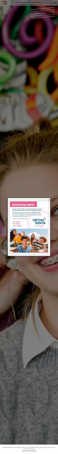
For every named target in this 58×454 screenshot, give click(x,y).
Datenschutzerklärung (31, 450)
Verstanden (24, 450)
